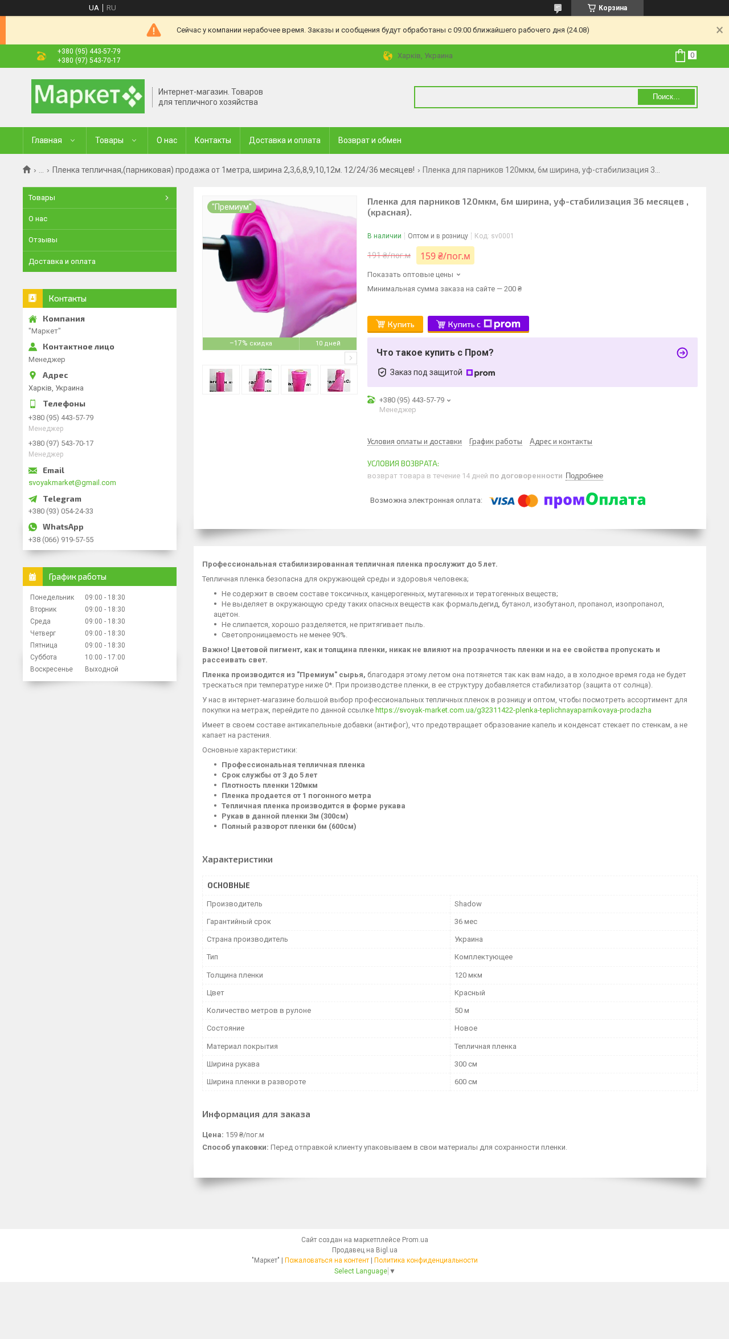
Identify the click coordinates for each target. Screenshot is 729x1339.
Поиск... (666, 96)
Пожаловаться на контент (327, 1260)
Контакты (213, 140)
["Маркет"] (88, 97)
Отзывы (43, 239)
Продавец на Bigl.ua (365, 1250)
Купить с (464, 324)
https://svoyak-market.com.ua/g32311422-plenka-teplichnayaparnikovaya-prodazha (513, 710)
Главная (47, 140)
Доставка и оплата (285, 140)
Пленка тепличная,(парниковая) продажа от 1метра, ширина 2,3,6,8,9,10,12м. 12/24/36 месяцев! (233, 169)
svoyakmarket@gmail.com (72, 482)
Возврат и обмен (370, 140)
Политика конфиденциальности (426, 1260)
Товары (109, 140)
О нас (167, 140)
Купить (401, 324)
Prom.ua (415, 1240)
